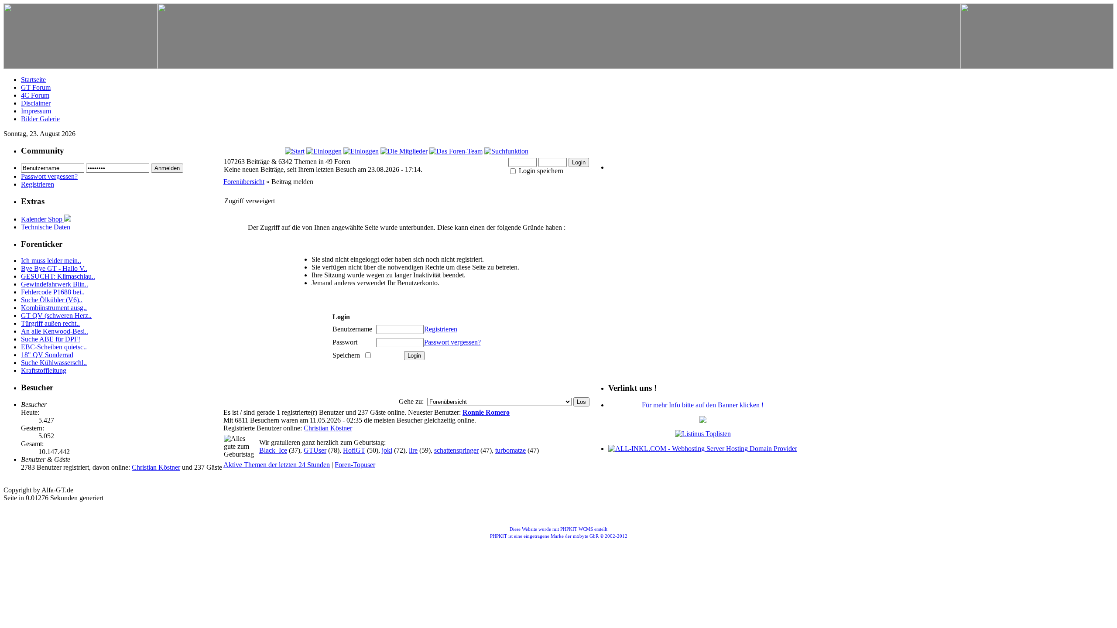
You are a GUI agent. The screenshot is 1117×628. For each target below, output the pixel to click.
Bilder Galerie (40, 119)
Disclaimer (36, 103)
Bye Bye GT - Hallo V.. (54, 268)
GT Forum (36, 87)
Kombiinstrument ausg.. (54, 307)
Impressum (36, 111)
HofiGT (354, 450)
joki (387, 450)
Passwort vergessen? (49, 176)
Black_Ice (273, 450)
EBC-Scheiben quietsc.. (54, 347)
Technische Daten (45, 227)
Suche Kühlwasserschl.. (54, 362)
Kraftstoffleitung (43, 370)
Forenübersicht (243, 181)
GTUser (315, 450)
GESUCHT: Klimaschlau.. (58, 276)
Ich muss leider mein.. (51, 260)
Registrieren (37, 184)
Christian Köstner (156, 467)
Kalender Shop (42, 219)
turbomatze (510, 450)
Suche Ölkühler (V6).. (51, 300)
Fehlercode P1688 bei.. (53, 292)
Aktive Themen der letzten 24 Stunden (276, 464)
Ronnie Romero (486, 412)
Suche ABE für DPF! (50, 339)
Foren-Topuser (355, 464)
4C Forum (35, 95)
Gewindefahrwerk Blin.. (54, 284)
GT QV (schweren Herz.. (56, 315)
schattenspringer (456, 450)
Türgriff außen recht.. (50, 323)
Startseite (33, 79)
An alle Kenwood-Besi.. (54, 331)
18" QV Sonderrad (47, 354)
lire (413, 450)
